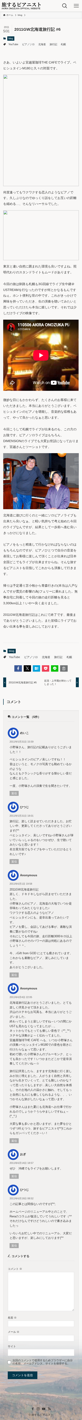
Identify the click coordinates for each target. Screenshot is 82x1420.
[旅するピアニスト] (21, 6)
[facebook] (33, 1409)
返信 (14, 793)
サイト (12, 1346)
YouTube (13, 44)
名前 (12, 1317)
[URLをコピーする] (63, 668)
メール (13, 1331)
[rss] (49, 1409)
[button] (18, 668)
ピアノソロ (28, 44)
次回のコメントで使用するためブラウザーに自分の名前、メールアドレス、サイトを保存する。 (43, 1362)
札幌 (63, 44)
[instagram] (38, 1409)
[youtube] (44, 1409)
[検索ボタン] (64, 6)
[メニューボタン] (76, 6)
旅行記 (53, 44)
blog (10, 38)
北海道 (42, 44)
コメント (15, 1268)
